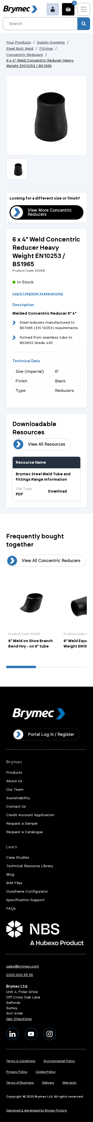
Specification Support (25, 900)
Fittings (46, 48)
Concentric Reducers (24, 55)
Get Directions (19, 1019)
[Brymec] (20, 9)
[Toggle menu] (84, 9)
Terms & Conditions (20, 1061)
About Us (14, 781)
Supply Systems (51, 42)
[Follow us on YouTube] (31, 1034)
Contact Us (16, 806)
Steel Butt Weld (19, 48)
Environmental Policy (59, 1061)
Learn (11, 846)
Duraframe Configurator (27, 891)
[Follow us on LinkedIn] (12, 1034)
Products (14, 772)
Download (57, 491)
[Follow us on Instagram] (49, 1034)
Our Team (15, 789)
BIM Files (14, 883)
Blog (10, 874)
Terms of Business (20, 1082)
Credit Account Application (30, 815)
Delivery (48, 1082)
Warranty (69, 1082)
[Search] (84, 24)
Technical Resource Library (29, 866)
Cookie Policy (46, 1072)
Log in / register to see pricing (37, 294)
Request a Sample (22, 823)
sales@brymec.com (22, 966)
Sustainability (18, 798)
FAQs (11, 908)
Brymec (14, 761)
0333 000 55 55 (19, 975)
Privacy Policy (16, 1072)
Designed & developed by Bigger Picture (36, 1110)
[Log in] (53, 9)
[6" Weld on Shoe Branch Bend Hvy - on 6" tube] (32, 617)
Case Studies (17, 857)
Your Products (18, 42)
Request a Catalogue (24, 832)
